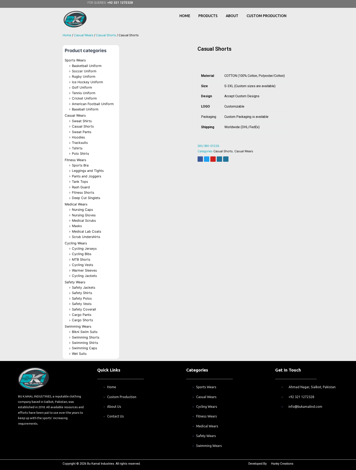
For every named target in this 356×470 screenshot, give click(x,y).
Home (184, 16)
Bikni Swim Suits (84, 332)
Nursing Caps (82, 209)
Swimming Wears (78, 326)
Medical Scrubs (84, 220)
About (232, 16)
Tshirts (77, 148)
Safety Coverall (84, 309)
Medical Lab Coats (86, 231)
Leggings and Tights (88, 171)
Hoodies (78, 137)
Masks (77, 226)
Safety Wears (75, 282)
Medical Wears (76, 204)
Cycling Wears (76, 243)
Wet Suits (79, 354)
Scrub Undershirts (86, 237)
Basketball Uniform (87, 66)
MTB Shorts (81, 259)
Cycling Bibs (81, 254)
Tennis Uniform (83, 93)
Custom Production (267, 16)
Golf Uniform (82, 87)
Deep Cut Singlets (86, 198)
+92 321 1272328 (120, 3)
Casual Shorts (106, 35)
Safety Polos (82, 298)
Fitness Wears (75, 160)
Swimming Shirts (85, 343)
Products (208, 16)
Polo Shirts (80, 153)
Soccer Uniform (84, 71)
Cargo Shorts (82, 320)
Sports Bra (80, 165)
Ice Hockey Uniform (87, 82)
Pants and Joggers (86, 176)
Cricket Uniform (84, 98)
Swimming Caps (84, 348)
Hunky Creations (282, 463)
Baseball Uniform (85, 109)
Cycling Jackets (84, 276)
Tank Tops (80, 181)
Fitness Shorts (83, 192)
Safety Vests (81, 304)
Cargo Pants (81, 315)
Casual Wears (83, 35)
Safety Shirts (82, 293)
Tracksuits (80, 143)
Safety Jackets (83, 287)
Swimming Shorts (85, 337)
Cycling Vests (82, 265)
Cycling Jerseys (84, 248)
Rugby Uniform (83, 76)
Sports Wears (75, 60)
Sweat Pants (81, 132)
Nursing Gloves (84, 215)
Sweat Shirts (82, 121)
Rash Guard (81, 187)
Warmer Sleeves (84, 270)
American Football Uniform (93, 104)
